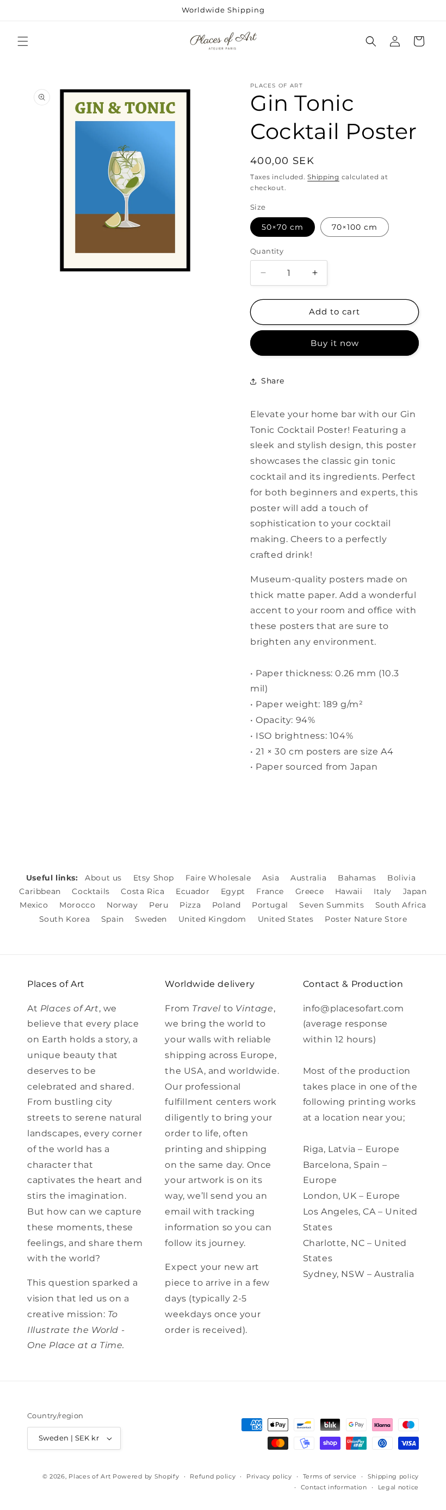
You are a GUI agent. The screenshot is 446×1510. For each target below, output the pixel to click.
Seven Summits (331, 905)
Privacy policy (269, 1476)
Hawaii (349, 891)
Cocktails (90, 891)
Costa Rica (142, 891)
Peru (158, 905)
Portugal (270, 905)
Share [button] (272, 381)
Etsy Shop (153, 878)
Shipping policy (393, 1476)
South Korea (64, 919)
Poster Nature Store (366, 919)
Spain (112, 919)
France (270, 891)
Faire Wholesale (218, 878)
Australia (308, 878)
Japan (415, 891)
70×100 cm (354, 227)
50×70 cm (282, 227)
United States (286, 919)
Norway (122, 905)
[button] (23, 41)
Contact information (334, 1487)
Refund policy (213, 1476)
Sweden (151, 919)
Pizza (190, 905)
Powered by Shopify (146, 1476)
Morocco (77, 905)
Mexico (34, 905)
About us (103, 878)
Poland (226, 905)
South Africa (400, 905)
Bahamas (357, 878)
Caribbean (39, 891)
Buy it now (335, 343)
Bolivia (401, 878)
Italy (383, 891)
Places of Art (89, 1476)
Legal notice (398, 1487)
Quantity (266, 251)
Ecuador (192, 891)
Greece (309, 891)
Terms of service (330, 1476)
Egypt (233, 891)
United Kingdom (212, 919)
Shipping (323, 177)
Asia (270, 878)
